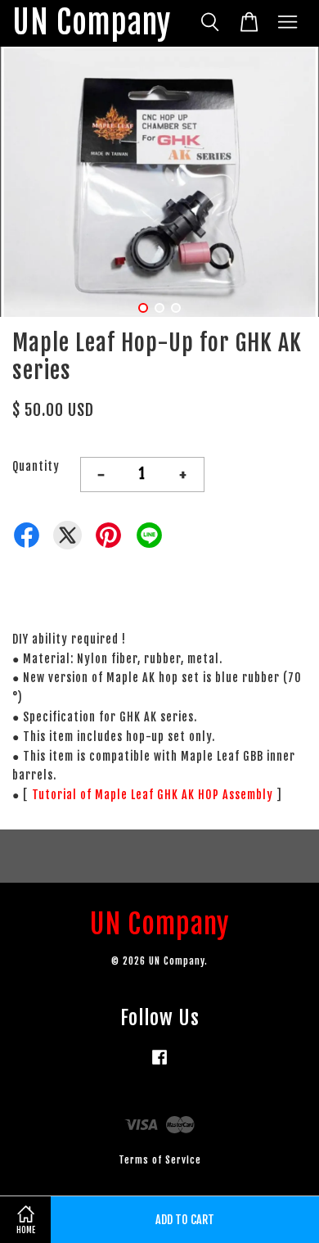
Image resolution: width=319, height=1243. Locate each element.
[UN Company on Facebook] (159, 1065)
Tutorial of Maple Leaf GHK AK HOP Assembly (152, 795)
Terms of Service (160, 1160)
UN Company (91, 23)
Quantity (36, 466)
